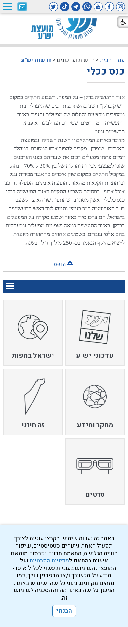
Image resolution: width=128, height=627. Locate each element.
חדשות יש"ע (36, 60)
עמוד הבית (112, 60)
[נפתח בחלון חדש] (120, 6)
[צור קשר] (22, 7)
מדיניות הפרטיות (49, 560)
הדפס (60, 264)
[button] (7, 6)
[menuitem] (95, 333)
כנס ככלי (106, 72)
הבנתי (64, 611)
